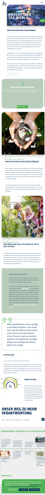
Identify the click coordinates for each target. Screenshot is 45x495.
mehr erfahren (12, 74)
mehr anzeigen (21, 106)
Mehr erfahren (25, 288)
